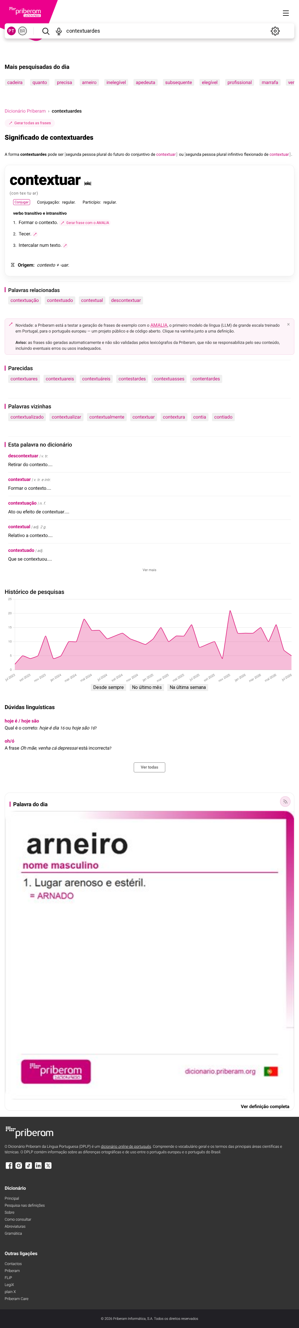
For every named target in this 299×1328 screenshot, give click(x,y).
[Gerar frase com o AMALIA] (35, 234)
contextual (92, 300)
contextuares (24, 379)
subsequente (178, 82)
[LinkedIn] (38, 1168)
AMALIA (159, 325)
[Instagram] (18, 1168)
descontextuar (126, 300)
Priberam (12, 1271)
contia (199, 417)
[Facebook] (9, 1168)
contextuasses (169, 379)
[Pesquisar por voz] (59, 31)
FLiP (8, 1278)
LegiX (9, 1285)
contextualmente (106, 417)
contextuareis (60, 379)
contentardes (206, 379)
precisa (64, 82)
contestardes (132, 379)
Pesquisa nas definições (25, 1205)
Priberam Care (16, 1299)
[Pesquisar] (45, 31)
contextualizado (27, 417)
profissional (239, 82)
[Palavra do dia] (285, 801)
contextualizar (66, 417)
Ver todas (149, 767)
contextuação (25, 300)
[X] (48, 1168)
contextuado (60, 300)
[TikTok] (28, 1168)
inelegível (116, 82)
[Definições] (275, 31)
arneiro (89, 82)
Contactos (13, 1264)
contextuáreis (96, 379)
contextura (174, 417)
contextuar (144, 417)
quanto (39, 82)
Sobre (9, 1212)
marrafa (270, 82)
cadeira (14, 82)
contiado (223, 417)
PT (11, 31)
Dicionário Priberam (25, 111)
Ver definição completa (265, 1106)
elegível (210, 82)
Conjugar (22, 202)
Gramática (13, 1233)
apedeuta (145, 82)
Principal (12, 1198)
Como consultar (18, 1219)
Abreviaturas (15, 1226)
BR (22, 31)
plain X (10, 1292)
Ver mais (150, 570)
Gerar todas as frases (32, 123)
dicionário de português (126, 1147)
